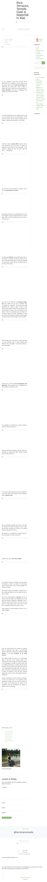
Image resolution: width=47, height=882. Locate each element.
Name (4, 802)
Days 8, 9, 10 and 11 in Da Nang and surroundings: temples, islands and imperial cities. (40, 103)
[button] (3, 29)
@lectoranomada (23, 832)
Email (3, 807)
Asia (37, 48)
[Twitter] (41, 68)
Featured (38, 53)
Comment (4, 787)
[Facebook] (35, 68)
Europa (38, 52)
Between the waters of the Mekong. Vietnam (40, 89)
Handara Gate (8, 734)
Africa (37, 47)
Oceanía (38, 57)
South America (39, 58)
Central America (40, 50)
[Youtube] (44, 68)
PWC (16, 857)
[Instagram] (38, 68)
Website (4, 812)
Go (43, 62)
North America (39, 55)
